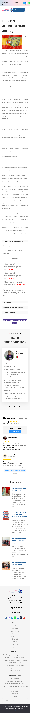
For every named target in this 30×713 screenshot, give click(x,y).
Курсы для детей (15, 670)
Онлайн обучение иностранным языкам (15, 655)
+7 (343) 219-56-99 (16, 608)
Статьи (15, 696)
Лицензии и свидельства (15, 681)
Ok (15, 710)
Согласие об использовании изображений (15, 686)
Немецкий (15, 628)
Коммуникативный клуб (15, 668)
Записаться (18, 10)
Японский (15, 644)
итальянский (22, 357)
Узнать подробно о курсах (12, 320)
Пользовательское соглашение (15, 684)
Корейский (15, 642)
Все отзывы (15, 473)
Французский (15, 631)
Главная (4, 15)
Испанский (15, 634)
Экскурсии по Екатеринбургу (15, 665)
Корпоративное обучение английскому (15, 660)
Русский (15, 647)
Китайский (15, 639)
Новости (15, 694)
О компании (15, 678)
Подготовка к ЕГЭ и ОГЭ (15, 663)
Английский (15, 626)
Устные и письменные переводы (15, 657)
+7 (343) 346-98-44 (19, 4)
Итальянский (15, 636)
